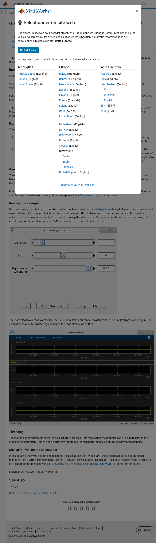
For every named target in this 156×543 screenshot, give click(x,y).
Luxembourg (66, 116)
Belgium (64, 73)
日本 (103, 105)
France (63, 100)
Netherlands (66, 124)
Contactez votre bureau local (78, 184)
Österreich (65, 135)
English (67, 161)
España (63, 89)
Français (68, 166)
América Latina (27, 73)
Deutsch (67, 156)
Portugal (64, 140)
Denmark (64, 79)
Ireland (63, 105)
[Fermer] (137, 11)
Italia (62, 111)
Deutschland (66, 84)
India (104, 79)
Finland (63, 95)
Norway (63, 129)
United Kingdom (68, 172)
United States (25, 84)
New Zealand (108, 84)
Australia (106, 73)
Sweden (63, 145)
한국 (103, 111)
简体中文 (109, 95)
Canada (22, 79)
